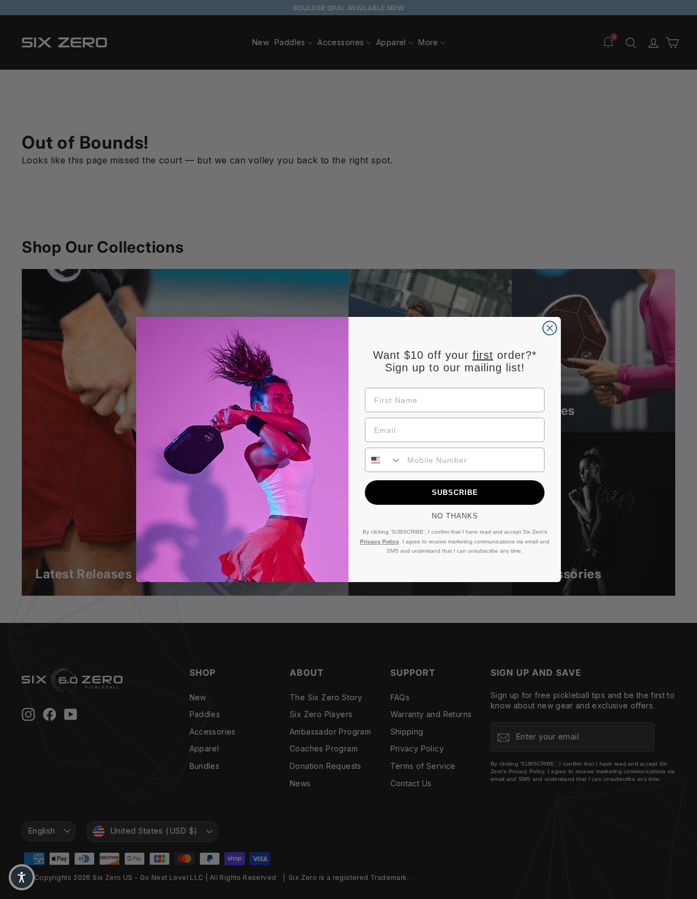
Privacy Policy (379, 542)
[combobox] (383, 460)
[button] (22, 877)
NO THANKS (455, 516)
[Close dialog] (550, 328)
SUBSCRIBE (455, 492)
